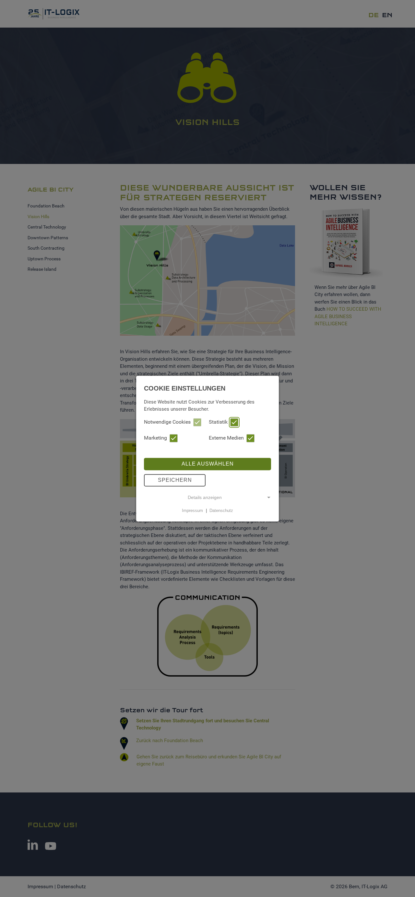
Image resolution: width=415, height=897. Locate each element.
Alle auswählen (208, 464)
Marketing (155, 438)
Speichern (175, 480)
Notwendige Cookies (167, 422)
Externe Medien (226, 438)
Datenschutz (221, 510)
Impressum (192, 510)
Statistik (218, 422)
